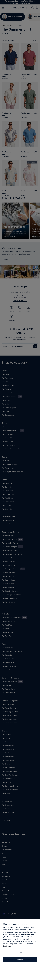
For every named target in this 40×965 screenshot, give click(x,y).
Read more (7, 946)
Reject (20, 953)
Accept (20, 959)
